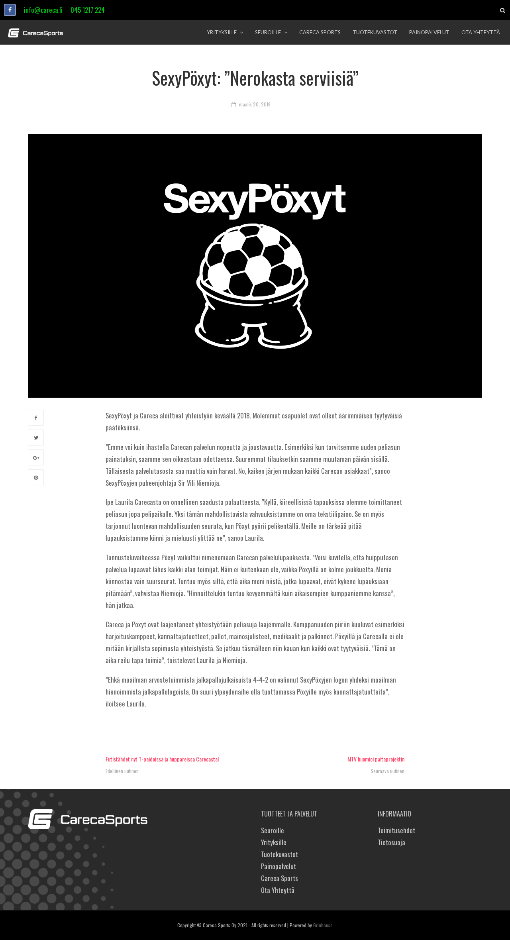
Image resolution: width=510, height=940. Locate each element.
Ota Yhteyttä (277, 890)
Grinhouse (323, 925)
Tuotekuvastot (279, 854)
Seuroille (272, 830)
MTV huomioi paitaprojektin (375, 759)
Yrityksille (273, 842)
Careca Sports (279, 878)
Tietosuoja (391, 842)
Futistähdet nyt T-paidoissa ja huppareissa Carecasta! (162, 759)
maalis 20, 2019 (255, 104)
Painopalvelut (278, 866)
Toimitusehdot (396, 830)
